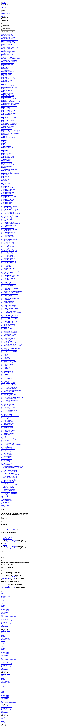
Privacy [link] (2, 633)
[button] (30, 1)
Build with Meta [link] (5, 595)
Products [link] (3, 606)
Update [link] (5, 545)
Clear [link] (4, 543)
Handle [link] (14, 529)
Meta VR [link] (3, 598)
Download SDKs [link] (5, 610)
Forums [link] (2, 635)
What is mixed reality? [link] (6, 621)
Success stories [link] (4, 626)
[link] (4, 3)
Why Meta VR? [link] (5, 619)
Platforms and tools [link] (5, 622)
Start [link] (2, 615)
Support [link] (3, 636)
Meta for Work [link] (4, 612)
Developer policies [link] (5, 631)
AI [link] (1, 599)
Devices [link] (3, 625)
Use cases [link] (3, 628)
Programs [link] (3, 613)
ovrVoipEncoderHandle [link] (7, 529)
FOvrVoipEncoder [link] (7, 537)
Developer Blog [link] (5, 609)
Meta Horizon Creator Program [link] (8, 616)
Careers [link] (2, 603)
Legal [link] (2, 632)
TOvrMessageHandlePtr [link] (10, 541)
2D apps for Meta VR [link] (6, 623)
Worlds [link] (2, 600)
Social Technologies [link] (6, 596)
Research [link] (3, 605)
